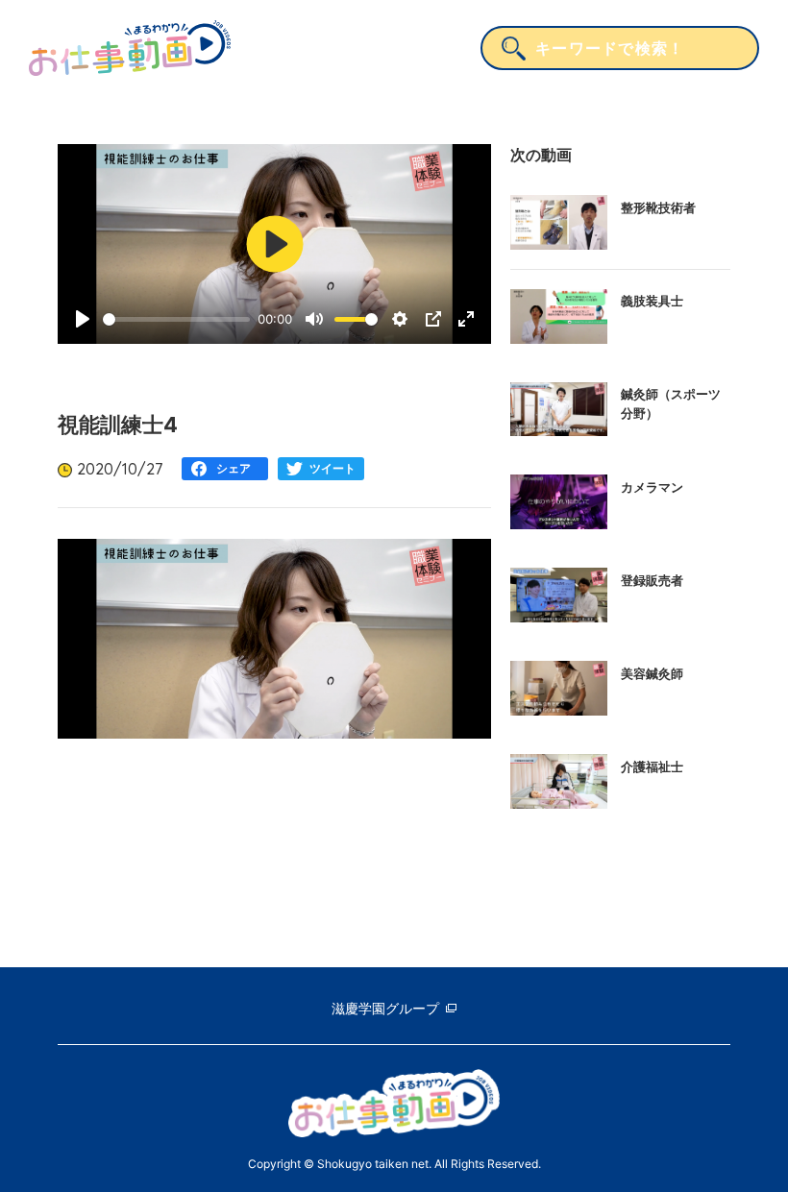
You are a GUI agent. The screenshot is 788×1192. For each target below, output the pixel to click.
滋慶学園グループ (385, 1008)
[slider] (176, 319)
